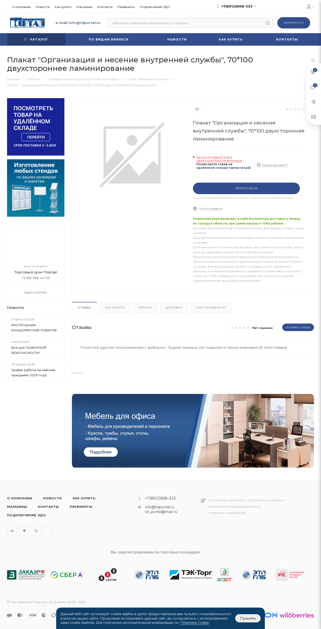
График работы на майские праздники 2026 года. (33, 372)
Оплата (145, 307)
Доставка (174, 307)
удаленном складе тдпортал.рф (223, 167)
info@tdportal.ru (159, 507)
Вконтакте (12, 531)
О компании (19, 498)
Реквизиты (81, 507)
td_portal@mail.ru (161, 511)
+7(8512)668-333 (237, 6)
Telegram (24, 531)
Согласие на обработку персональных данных (246, 500)
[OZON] (265, 615)
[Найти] (268, 23)
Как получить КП (211, 307)
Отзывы (84, 307)
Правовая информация (227, 513)
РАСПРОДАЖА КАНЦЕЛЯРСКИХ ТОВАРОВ (34, 327)
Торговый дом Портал (35, 272)
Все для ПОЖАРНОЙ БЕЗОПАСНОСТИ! (28, 350)
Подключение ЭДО (26, 515)
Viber (36, 531)
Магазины (17, 507)
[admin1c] (309, 7)
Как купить (115, 307)
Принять (248, 618)
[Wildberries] (297, 615)
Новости (15, 307)
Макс (48, 531)
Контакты (48, 507)
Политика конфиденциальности (234, 506)
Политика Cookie (194, 623)
